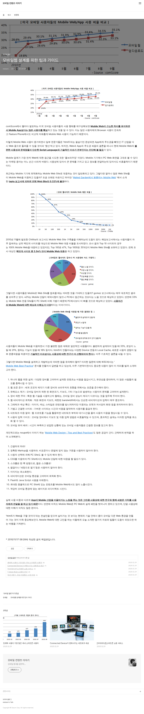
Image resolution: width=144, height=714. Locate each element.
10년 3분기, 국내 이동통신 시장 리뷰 (21, 575)
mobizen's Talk (8, 702)
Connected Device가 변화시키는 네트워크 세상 (25, 566)
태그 (9, 15)
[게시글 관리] (20, 549)
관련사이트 (7, 691)
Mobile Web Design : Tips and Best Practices (69, 432)
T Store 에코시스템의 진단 (17, 572)
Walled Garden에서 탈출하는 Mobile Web (94, 177)
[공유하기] (16, 549)
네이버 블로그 (7, 699)
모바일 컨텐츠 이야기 (12, 3)
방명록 (16, 15)
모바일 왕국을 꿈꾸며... (17, 664)
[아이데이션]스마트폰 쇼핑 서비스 (20, 569)
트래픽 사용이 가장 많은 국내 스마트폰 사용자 (24, 562)
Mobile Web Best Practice (19, 365)
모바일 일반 (12, 558)
